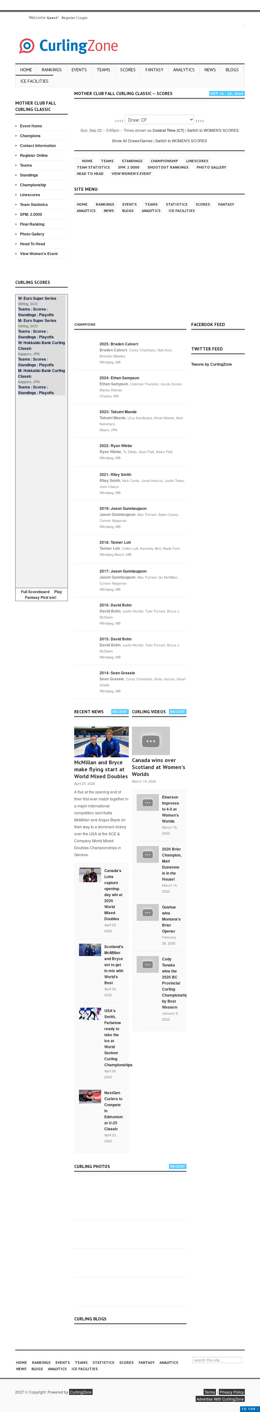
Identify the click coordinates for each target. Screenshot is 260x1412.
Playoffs (46, 315)
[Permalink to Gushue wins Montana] (148, 911)
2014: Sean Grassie (117, 673)
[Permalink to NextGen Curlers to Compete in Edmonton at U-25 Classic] (90, 1096)
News (210, 70)
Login (83, 17)
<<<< (119, 120)
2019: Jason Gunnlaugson (123, 508)
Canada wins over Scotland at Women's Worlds (158, 767)
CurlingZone (81, 1392)
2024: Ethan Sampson (119, 378)
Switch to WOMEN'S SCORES (213, 130)
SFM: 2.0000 (31, 214)
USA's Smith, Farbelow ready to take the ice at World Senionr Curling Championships (118, 1038)
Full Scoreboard (35, 591)
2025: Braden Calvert (119, 344)
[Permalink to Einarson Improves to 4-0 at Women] (148, 801)
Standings (29, 175)
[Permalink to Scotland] (90, 949)
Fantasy (154, 70)
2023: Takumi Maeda (118, 411)
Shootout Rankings (167, 167)
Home (26, 70)
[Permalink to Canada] (90, 874)
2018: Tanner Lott (115, 542)
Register (68, 17)
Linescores (30, 194)
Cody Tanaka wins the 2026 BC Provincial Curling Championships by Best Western (176, 983)
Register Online (34, 155)
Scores (128, 70)
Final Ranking (32, 224)
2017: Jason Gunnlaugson (123, 571)
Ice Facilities (34, 81)
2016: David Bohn (116, 605)
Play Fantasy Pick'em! (43, 594)
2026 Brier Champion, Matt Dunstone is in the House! (171, 864)
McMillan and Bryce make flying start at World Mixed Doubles (101, 769)
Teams (103, 70)
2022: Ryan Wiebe (116, 445)
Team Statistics (34, 204)
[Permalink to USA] (90, 1013)
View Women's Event (39, 253)
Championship (33, 185)
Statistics (176, 204)
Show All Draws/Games (132, 140)
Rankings (52, 70)
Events (79, 70)
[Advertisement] (41, 490)
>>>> (199, 120)
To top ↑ (250, 1409)
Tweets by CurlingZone (211, 364)
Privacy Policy (232, 1392)
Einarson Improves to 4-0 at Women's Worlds (170, 809)
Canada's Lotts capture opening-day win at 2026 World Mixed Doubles (113, 894)
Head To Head (32, 244)
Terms (210, 1392)
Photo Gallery (32, 234)
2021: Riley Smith (115, 474)
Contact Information (38, 145)
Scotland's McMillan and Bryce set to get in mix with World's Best (113, 964)
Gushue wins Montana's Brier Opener (171, 919)
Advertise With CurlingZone (220, 1399)
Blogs (232, 70)
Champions (30, 135)
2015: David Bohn (116, 639)
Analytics (184, 70)
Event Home (31, 126)
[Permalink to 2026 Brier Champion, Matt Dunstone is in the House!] (148, 853)
